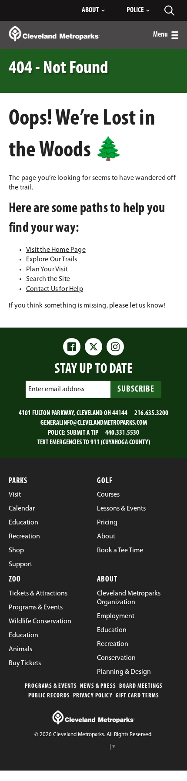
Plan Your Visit (47, 269)
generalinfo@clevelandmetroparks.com (93, 422)
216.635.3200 (151, 413)
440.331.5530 (122, 432)
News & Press (98, 686)
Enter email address (56, 389)
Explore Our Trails (51, 259)
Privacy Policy (93, 696)
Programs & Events (51, 686)
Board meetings (141, 686)
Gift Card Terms (137, 696)
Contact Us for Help (54, 289)
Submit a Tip (82, 432)
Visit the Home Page (56, 250)
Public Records (49, 696)
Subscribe (135, 389)
